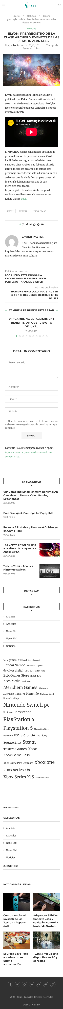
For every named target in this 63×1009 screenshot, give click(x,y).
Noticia (23, 211)
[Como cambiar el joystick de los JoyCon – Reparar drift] (16, 902)
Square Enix (12, 742)
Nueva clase (39, 211)
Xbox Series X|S (18, 777)
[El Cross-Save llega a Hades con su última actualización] (16, 940)
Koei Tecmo (27, 681)
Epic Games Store (16, 675)
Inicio (16, 16)
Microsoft (8, 693)
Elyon (10, 211)
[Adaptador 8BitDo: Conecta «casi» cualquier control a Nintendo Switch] (46, 902)
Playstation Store (41, 729)
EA (31, 670)
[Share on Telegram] (38, 224)
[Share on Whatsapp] (34, 224)
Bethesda (31, 665)
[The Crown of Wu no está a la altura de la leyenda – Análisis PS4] (49, 550)
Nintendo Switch (23, 705)
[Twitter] (17, 984)
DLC (27, 670)
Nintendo (32, 693)
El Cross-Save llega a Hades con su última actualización (15, 959)
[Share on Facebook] (27, 224)
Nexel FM (11, 638)
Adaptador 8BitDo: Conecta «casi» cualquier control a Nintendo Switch (45, 921)
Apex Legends (34, 660)
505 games (9, 660)
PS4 (16, 735)
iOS (39, 675)
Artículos (11, 623)
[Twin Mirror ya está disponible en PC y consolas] (46, 940)
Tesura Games (15, 749)
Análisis (10, 616)
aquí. (24, 198)
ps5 (23, 735)
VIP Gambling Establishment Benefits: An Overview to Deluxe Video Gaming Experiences (30, 495)
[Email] (45, 984)
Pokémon (8, 735)
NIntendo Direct (47, 694)
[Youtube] (38, 984)
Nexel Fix (11, 631)
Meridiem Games (20, 687)
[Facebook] (10, 984)
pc (46, 705)
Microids (43, 688)
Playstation (23, 712)
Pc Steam (8, 712)
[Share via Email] (42, 224)
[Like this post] (23, 224)
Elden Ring (40, 671)
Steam (29, 742)
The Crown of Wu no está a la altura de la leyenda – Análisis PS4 (19, 548)
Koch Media (11, 681)
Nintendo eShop (11, 698)
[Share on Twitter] (30, 224)
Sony (44, 735)
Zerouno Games (42, 778)
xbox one (45, 762)
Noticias (31, 16)
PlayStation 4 (18, 719)
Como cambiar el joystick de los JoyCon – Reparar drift (14, 921)
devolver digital (13, 670)
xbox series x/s (16, 769)
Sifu (38, 735)
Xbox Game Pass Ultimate (18, 763)
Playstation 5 (18, 728)
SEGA (31, 735)
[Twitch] (52, 984)
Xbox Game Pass (16, 755)
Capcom (39, 665)
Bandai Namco (14, 665)
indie (33, 675)
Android (22, 660)
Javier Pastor (17, 45)
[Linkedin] (31, 984)
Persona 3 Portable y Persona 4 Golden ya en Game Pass (30, 529)
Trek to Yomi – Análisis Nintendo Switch (18, 567)
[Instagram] (24, 984)
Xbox (32, 749)
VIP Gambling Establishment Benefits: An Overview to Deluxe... (31, 322)
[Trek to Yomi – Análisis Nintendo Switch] (49, 571)
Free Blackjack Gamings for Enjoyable (28, 513)
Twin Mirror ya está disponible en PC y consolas (45, 957)
